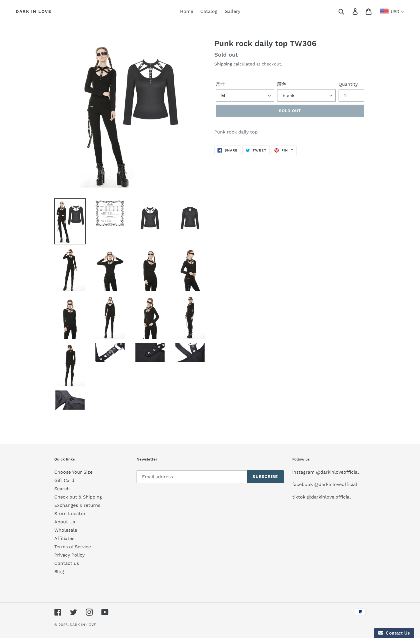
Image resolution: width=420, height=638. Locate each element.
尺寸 (220, 84)
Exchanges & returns (77, 505)
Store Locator (70, 513)
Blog (59, 571)
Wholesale (65, 530)
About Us (64, 522)
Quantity (348, 84)
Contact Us (396, 633)
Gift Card (64, 480)
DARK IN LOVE (33, 11)
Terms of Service (72, 546)
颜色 (281, 84)
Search (62, 488)
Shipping (223, 64)
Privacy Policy (69, 555)
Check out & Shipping (78, 497)
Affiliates (64, 538)
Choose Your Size (73, 472)
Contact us (66, 563)
